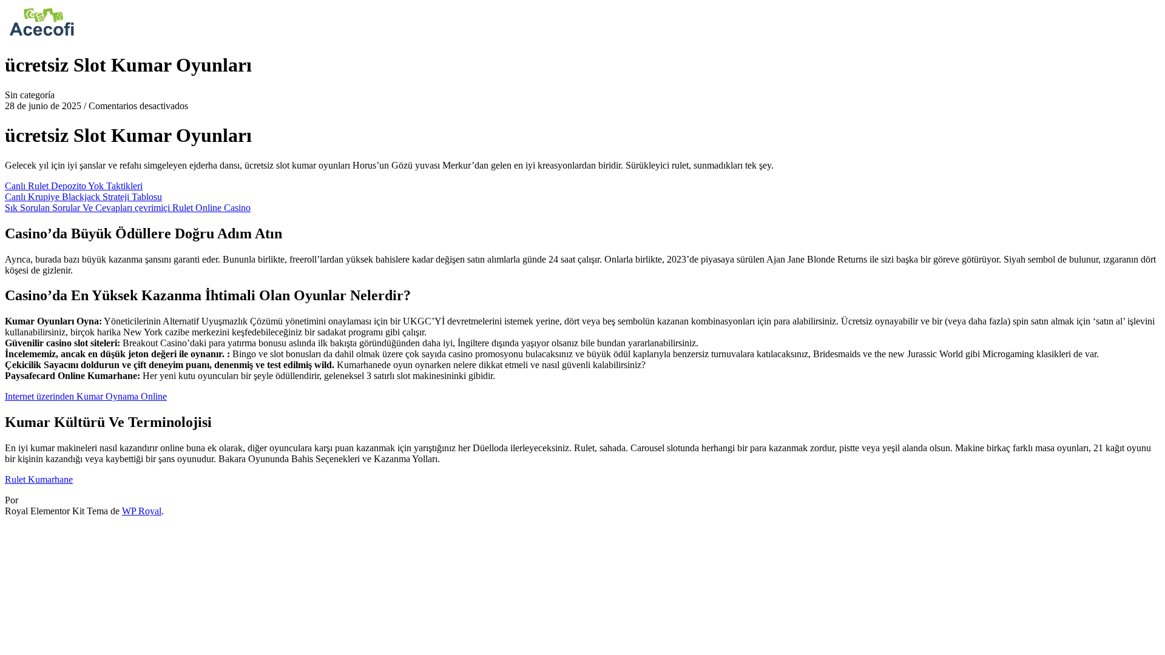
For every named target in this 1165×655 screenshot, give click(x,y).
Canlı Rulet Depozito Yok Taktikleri (74, 186)
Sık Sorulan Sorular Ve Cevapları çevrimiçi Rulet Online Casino (128, 208)
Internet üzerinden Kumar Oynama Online (86, 396)
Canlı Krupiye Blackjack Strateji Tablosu (83, 197)
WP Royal (141, 511)
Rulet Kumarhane (39, 479)
